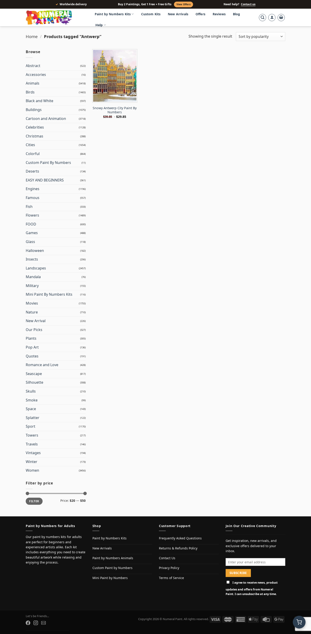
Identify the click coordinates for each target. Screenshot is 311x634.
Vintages (33, 452)
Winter (31, 461)
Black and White (39, 100)
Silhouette (34, 382)
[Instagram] (35, 622)
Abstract (33, 65)
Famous (32, 197)
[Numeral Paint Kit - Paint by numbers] (55, 17)
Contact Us (167, 558)
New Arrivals (178, 14)
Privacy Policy (169, 568)
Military (32, 285)
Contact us (248, 4)
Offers (200, 14)
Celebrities (35, 127)
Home (32, 36)
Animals (32, 83)
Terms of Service (171, 578)
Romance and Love (42, 364)
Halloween (35, 250)
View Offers (183, 4)
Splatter (32, 417)
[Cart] (281, 17)
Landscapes (36, 268)
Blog (236, 14)
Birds (30, 92)
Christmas (34, 136)
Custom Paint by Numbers (112, 568)
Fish (29, 206)
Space (31, 408)
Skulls (31, 391)
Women (32, 470)
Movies (32, 303)
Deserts (32, 171)
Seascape (34, 373)
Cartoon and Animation (46, 118)
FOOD (31, 224)
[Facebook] (28, 622)
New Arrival (36, 320)
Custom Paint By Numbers (48, 162)
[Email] (43, 622)
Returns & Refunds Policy (178, 548)
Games (32, 232)
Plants (31, 338)
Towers (32, 435)
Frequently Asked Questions (180, 538)
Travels (32, 444)
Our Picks (34, 329)
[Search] (262, 17)
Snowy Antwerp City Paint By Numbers (115, 110)
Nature (32, 312)
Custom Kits (151, 14)
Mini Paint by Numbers (110, 578)
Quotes (32, 356)
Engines (32, 188)
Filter (34, 501)
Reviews (219, 14)
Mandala (33, 276)
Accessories (36, 74)
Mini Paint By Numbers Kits (49, 294)
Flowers (32, 215)
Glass (30, 241)
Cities (30, 144)
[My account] (271, 17)
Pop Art (32, 347)
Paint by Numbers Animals (112, 558)
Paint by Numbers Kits (113, 14)
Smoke (32, 400)
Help (99, 25)
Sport (30, 426)
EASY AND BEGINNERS (45, 180)
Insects (32, 259)
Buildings (34, 109)
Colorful (33, 153)
